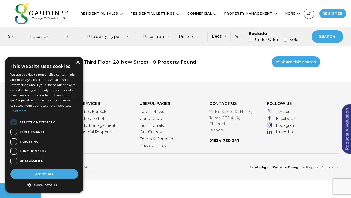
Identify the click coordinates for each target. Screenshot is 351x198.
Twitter (283, 111)
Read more (18, 111)
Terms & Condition (158, 138)
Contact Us (151, 118)
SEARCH (327, 36)
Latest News (152, 111)
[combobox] (157, 36)
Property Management (92, 125)
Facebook (286, 118)
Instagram (286, 125)
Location (40, 36)
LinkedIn (284, 132)
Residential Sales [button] (100, 13)
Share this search (297, 61)
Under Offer (266, 39)
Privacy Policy (153, 145)
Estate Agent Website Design (275, 167)
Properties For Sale (88, 111)
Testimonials (152, 125)
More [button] (291, 13)
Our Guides (151, 132)
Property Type (103, 36)
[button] (44, 185)
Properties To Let (87, 118)
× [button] (78, 62)
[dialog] (44, 125)
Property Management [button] (249, 13)
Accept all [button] (44, 174)
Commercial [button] (200, 13)
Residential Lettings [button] (153, 13)
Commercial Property (91, 132)
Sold (294, 39)
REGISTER (333, 13)
